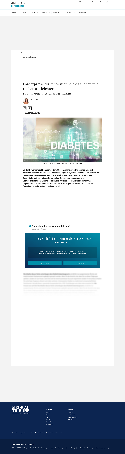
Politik (48, 417)
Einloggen (80, 263)
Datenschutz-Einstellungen (54, 433)
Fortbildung (49, 424)
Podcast (48, 422)
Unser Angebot (72, 417)
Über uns (70, 412)
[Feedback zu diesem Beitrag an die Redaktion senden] (30, 108)
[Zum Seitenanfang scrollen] (121, 450)
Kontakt (14, 433)
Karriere (70, 419)
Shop (93, 2)
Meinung (48, 419)
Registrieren (45, 263)
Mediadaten (71, 415)
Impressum (23, 433)
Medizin (48, 412)
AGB (31, 433)
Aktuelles (49, 409)
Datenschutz (39, 433)
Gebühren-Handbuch (84, 2)
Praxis (48, 415)
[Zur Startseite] (17, 5)
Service (70, 409)
